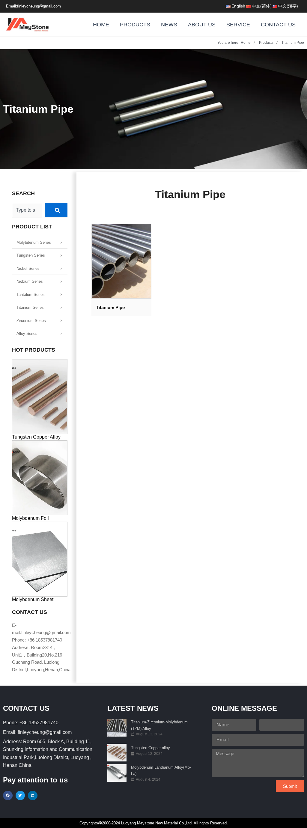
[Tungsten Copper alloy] (117, 752)
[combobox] (27, 210)
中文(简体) (262, 6)
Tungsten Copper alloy (150, 748)
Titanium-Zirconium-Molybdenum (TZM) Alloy (159, 725)
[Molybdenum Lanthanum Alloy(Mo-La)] (117, 773)
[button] (8, 795)
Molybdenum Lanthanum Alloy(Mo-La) (161, 770)
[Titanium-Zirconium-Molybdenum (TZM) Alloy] (117, 728)
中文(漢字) (288, 6)
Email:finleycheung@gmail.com (33, 6)
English (238, 6)
